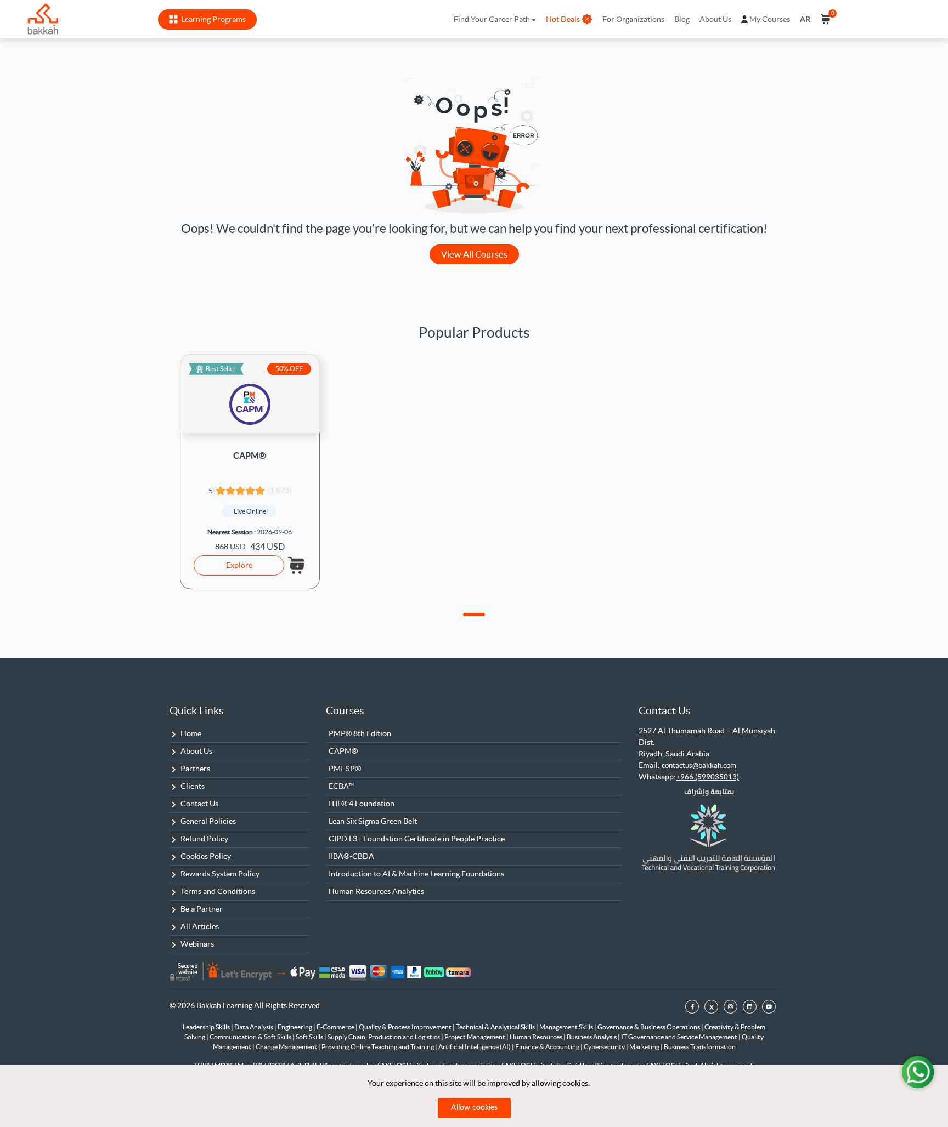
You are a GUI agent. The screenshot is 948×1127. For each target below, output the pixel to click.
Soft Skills (310, 1036)
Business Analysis (592, 1036)
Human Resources (536, 1036)
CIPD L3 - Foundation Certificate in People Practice (417, 838)
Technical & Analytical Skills (496, 1027)
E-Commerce (336, 1027)
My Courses (769, 19)
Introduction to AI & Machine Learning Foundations (416, 873)
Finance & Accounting (547, 1046)
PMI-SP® (345, 768)
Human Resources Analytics (376, 891)
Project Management (475, 1036)
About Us (715, 19)
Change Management (287, 1046)
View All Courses (474, 254)
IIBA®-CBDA (351, 856)
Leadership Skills (207, 1027)
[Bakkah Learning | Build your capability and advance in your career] (42, 19)
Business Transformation (700, 1046)
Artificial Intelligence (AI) (475, 1046)
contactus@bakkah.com (699, 765)
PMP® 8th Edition (360, 733)
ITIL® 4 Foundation (361, 803)
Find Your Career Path (492, 19)
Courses (345, 710)
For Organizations (633, 19)
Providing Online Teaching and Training (378, 1046)
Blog (682, 19)
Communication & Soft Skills (251, 1036)
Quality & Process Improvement (406, 1027)
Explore (239, 565)
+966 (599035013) (707, 777)
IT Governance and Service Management (679, 1036)
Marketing (645, 1046)
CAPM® (249, 455)
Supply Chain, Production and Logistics (384, 1036)
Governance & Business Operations (649, 1027)
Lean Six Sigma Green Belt (373, 821)
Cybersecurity (605, 1046)
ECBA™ (341, 786)
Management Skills (566, 1027)
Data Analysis (254, 1027)
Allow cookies (474, 1108)
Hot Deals (563, 19)
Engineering (295, 1027)
